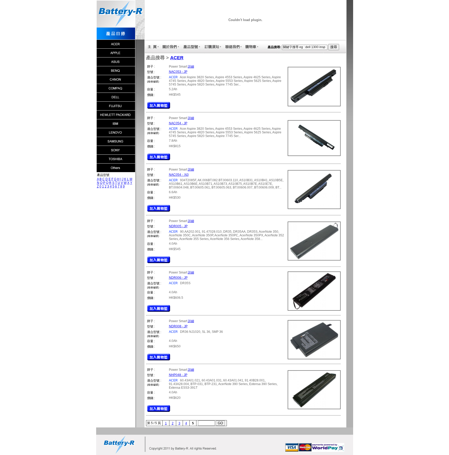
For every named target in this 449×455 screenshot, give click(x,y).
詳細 (191, 66)
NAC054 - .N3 (179, 175)
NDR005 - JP (178, 226)
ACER (176, 57)
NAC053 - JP (178, 72)
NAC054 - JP (178, 123)
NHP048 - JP (178, 375)
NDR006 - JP (178, 278)
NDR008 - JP (178, 326)
